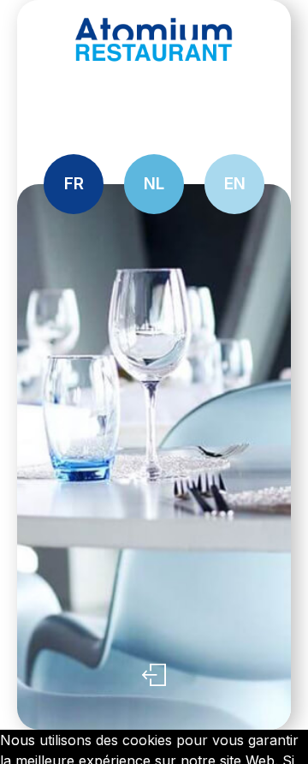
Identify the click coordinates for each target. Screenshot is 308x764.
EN (235, 184)
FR (74, 184)
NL (154, 184)
